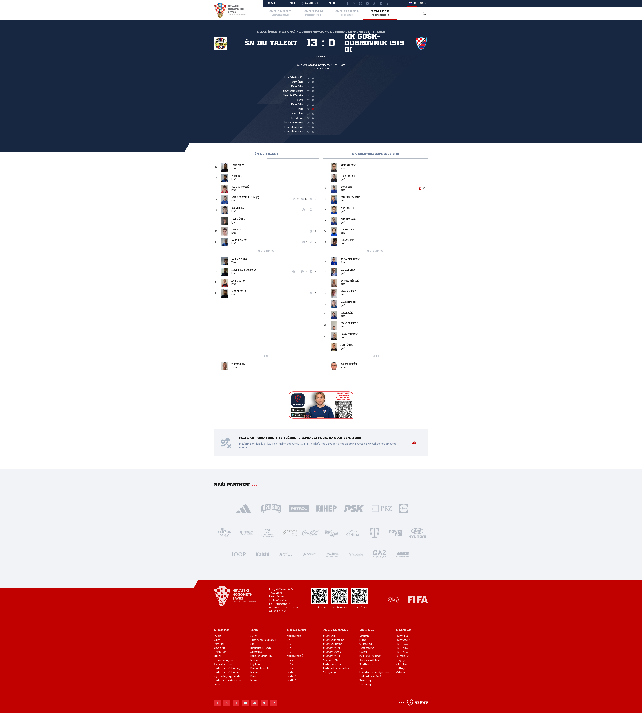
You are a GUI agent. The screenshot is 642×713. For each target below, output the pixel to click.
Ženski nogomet (366, 648)
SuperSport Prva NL (331, 648)
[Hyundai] (417, 533)
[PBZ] (381, 508)
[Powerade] (396, 533)
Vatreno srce (312, 3)
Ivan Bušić (346, 208)
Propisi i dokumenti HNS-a (261, 656)
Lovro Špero (238, 219)
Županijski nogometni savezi (263, 640)
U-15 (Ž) (290, 668)
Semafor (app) (365, 684)
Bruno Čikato (238, 208)
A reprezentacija (294, 636)
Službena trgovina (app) (370, 676)
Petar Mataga (348, 219)
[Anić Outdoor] (286, 554)
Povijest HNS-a (402, 636)
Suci (252, 644)
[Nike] (243, 508)
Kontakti (217, 684)
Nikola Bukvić (348, 291)
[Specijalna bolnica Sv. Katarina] (356, 554)
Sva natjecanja (329, 672)
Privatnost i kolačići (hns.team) (227, 672)
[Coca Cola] (310, 533)
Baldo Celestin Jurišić (243, 197)
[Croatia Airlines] (289, 533)
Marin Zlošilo (239, 259)
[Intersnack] (331, 533)
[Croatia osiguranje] (267, 533)
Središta (253, 636)
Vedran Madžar (349, 364)
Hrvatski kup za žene (332, 664)
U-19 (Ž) (290, 660)
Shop (293, 3)
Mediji (332, 3)
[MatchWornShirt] (403, 554)
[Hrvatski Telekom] (374, 533)
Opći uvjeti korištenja (223, 664)
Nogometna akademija (260, 648)
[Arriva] (309, 554)
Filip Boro (236, 230)
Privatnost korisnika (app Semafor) (229, 680)
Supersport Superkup (332, 644)
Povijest (217, 636)
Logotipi (253, 680)
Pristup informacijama (223, 660)
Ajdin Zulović (348, 165)
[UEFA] (393, 599)
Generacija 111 (366, 636)
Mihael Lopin (348, 230)
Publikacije (400, 668)
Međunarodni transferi (260, 668)
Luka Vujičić (347, 240)
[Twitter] (354, 3)
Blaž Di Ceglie (238, 291)
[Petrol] (299, 508)
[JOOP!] (239, 554)
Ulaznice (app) (365, 680)
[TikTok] (387, 3)
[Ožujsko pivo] (271, 508)
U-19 (289, 644)
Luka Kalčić (347, 313)
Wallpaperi (400, 672)
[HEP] (326, 508)
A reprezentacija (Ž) (295, 656)
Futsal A (290, 672)
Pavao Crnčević (349, 323)
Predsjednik (219, 644)
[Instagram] (360, 3)
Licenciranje (255, 660)
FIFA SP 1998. (402, 644)
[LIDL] (403, 508)
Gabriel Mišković (350, 281)
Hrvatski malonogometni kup (336, 668)
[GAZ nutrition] (379, 554)
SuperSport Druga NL (332, 652)
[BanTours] (332, 554)
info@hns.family (283, 604)
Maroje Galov (239, 240)
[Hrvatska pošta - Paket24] (246, 533)
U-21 (289, 640)
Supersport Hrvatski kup (333, 640)
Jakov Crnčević (349, 334)
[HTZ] (224, 533)
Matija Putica (348, 270)
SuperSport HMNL (331, 660)
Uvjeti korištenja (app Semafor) (227, 676)
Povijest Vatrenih (403, 640)
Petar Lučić (237, 176)
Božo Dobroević (240, 187)
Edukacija (363, 640)
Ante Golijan (238, 281)
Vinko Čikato (238, 364)
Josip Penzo (237, 165)
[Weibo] (374, 3)
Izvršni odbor (220, 652)
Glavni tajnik (219, 648)
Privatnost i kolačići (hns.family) (227, 668)
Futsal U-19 (291, 680)
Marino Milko (348, 302)
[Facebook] (347, 3)
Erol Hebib (346, 187)
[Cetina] (353, 533)
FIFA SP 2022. (402, 652)
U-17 (289, 648)
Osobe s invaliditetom (369, 660)
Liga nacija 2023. (403, 656)
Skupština (218, 656)
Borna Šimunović (350, 259)
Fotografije (400, 660)
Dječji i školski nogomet (369, 656)
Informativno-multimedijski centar (374, 672)
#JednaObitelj (365, 644)
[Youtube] (367, 3)
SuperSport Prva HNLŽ (333, 656)
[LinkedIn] (381, 3)
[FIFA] (418, 599)
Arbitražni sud (256, 652)
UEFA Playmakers (366, 664)
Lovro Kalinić (348, 176)
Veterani (363, 652)
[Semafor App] (321, 417)
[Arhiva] (424, 13)
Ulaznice (273, 3)
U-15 (289, 652)
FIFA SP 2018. (402, 648)
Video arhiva (401, 664)
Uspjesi (217, 640)
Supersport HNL (330, 636)
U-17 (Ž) (290, 664)
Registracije (255, 664)
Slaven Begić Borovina (243, 270)
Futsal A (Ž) (291, 676)
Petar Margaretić (350, 197)
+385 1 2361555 (280, 600)
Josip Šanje (347, 345)
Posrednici (254, 672)
